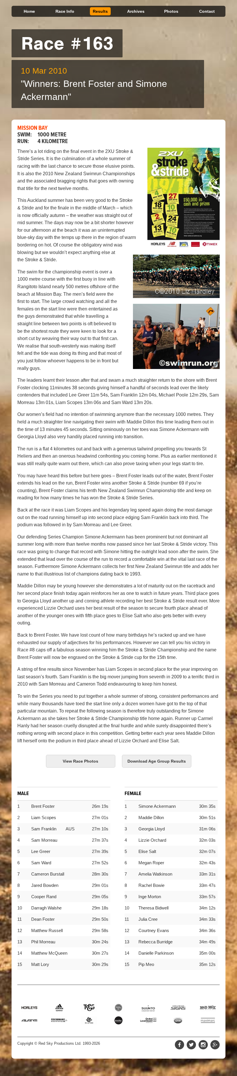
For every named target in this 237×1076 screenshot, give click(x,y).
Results (100, 11)
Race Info (64, 11)
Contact (207, 11)
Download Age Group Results (156, 761)
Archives (136, 11)
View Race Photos (80, 761)
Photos (171, 11)
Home (29, 11)
